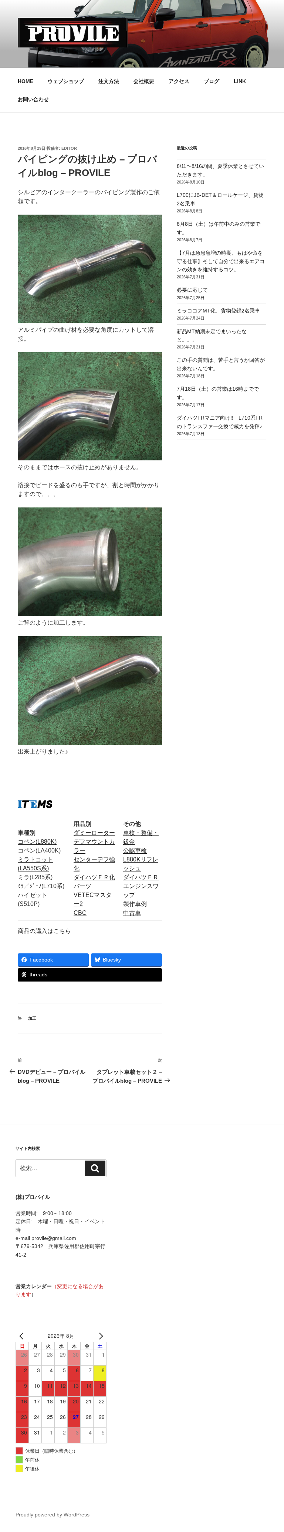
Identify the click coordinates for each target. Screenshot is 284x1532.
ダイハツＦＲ (141, 877)
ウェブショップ (66, 81)
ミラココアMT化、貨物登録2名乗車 (218, 311)
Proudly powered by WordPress (52, 1515)
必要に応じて (192, 290)
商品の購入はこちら (44, 931)
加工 (32, 1018)
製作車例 (135, 904)
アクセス (179, 81)
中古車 (132, 913)
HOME (25, 81)
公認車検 (135, 850)
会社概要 (143, 81)
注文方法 (108, 81)
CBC (80, 913)
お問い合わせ (33, 99)
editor (69, 148)
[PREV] (23, 1335)
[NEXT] (99, 1335)
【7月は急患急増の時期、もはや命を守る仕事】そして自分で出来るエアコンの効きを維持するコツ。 (221, 261)
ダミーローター (94, 833)
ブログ (211, 81)
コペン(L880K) (37, 841)
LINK (240, 81)
